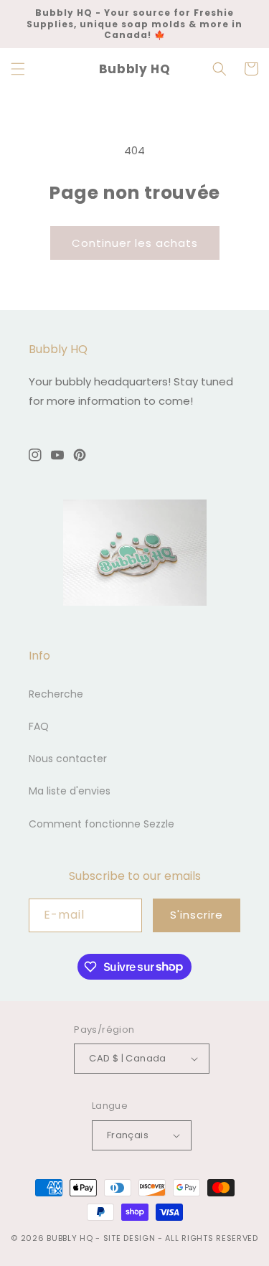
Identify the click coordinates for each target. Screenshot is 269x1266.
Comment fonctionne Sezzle (101, 824)
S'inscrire (196, 914)
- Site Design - (130, 1238)
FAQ (39, 726)
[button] (18, 69)
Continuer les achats (135, 242)
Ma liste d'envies (69, 791)
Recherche (56, 694)
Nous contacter (68, 758)
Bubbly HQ (70, 1238)
